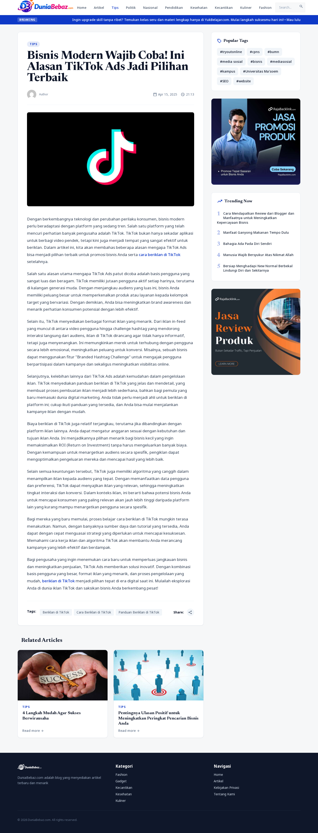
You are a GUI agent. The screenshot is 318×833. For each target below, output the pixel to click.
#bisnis (256, 61)
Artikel (99, 7)
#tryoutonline (231, 52)
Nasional (150, 7)
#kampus (227, 71)
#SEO (224, 81)
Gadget (121, 781)
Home (81, 7)
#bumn (273, 52)
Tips (115, 7)
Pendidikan (174, 7)
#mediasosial (281, 61)
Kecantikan (224, 7)
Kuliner (246, 7)
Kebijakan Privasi (226, 787)
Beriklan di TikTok (56, 612)
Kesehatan (198, 7)
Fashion (265, 7)
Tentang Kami (224, 794)
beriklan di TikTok (58, 580)
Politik (131, 7)
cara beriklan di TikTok (159, 254)
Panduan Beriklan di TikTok (138, 612)
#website (243, 81)
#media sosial (231, 61)
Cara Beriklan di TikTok (94, 612)
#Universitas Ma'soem (260, 71)
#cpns (255, 52)
